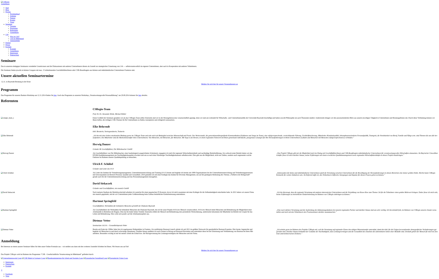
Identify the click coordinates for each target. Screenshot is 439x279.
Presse (7, 45)
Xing (7, 276)
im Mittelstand (17, 39)
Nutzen (12, 18)
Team (12, 22)
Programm (14, 28)
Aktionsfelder (15, 41)
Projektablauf (15, 14)
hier (54, 95)
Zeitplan (13, 16)
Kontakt (8, 47)
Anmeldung (5, 4)
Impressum (14, 53)
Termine (13, 26)
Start (7, 8)
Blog (7, 10)
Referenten (14, 30)
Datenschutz (14, 55)
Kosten (12, 20)
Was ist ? (14, 37)
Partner (8, 43)
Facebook (9, 274)
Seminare (8, 24)
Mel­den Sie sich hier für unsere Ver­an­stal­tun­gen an (219, 84)
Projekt (8, 12)
